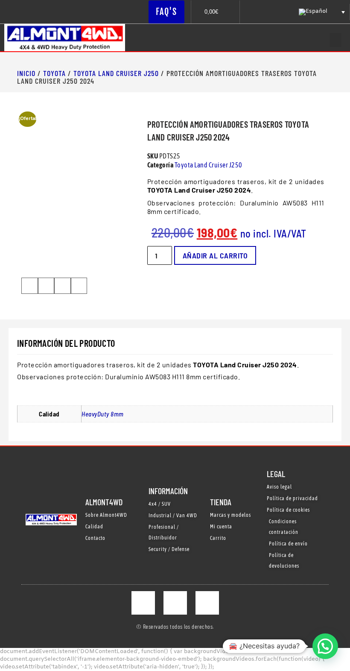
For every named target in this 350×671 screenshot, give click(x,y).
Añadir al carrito (215, 255)
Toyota (54, 73)
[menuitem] (321, 12)
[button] (335, 40)
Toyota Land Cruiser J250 (116, 73)
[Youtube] (207, 603)
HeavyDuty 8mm (103, 414)
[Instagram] (175, 603)
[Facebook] (143, 603)
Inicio (26, 73)
